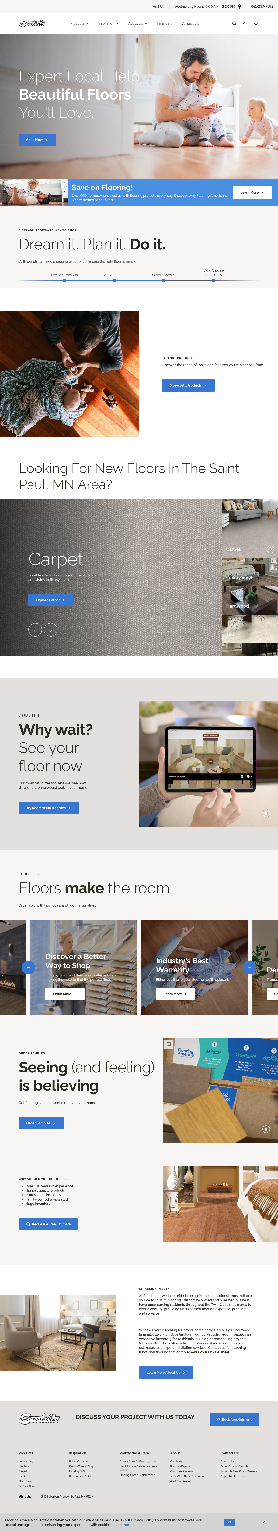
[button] (234, 23)
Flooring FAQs (77, 1471)
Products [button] (77, 23)
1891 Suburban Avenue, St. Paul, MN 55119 (67, 1496)
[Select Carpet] (270, 549)
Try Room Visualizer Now (46, 808)
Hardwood (25, 1466)
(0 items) (255, 23)
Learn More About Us (163, 1372)
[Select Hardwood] (270, 606)
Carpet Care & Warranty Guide (138, 1461)
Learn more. (122, 1525)
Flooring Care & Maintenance (137, 1475)
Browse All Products (185, 385)
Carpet (23, 1471)
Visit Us (159, 7)
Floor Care (25, 1481)
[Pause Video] (266, 813)
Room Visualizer (79, 1461)
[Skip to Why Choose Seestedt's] (213, 280)
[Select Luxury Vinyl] (270, 578)
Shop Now (34, 140)
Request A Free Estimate (51, 1224)
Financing (164, 23)
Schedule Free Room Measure (239, 1471)
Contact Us (190, 23)
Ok (230, 1522)
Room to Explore (180, 1466)
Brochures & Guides (81, 1476)
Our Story (176, 1461)
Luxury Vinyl (26, 1461)
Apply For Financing (233, 1476)
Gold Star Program (181, 1481)
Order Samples (38, 1123)
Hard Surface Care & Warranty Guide (138, 1468)
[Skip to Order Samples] (164, 280)
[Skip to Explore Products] (64, 280)
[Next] (249, 967)
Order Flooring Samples (235, 1466)
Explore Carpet (48, 600)
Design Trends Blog (81, 1466)
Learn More (249, 192)
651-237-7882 (262, 6)
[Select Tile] (270, 634)
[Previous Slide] (35, 630)
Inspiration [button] (106, 23)
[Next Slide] (50, 630)
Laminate (24, 1476)
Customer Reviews (181, 1471)
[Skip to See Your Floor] (114, 280)
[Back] (28, 967)
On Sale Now (27, 1486)
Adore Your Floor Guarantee (186, 1476)
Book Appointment (237, 1419)
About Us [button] (135, 23)
